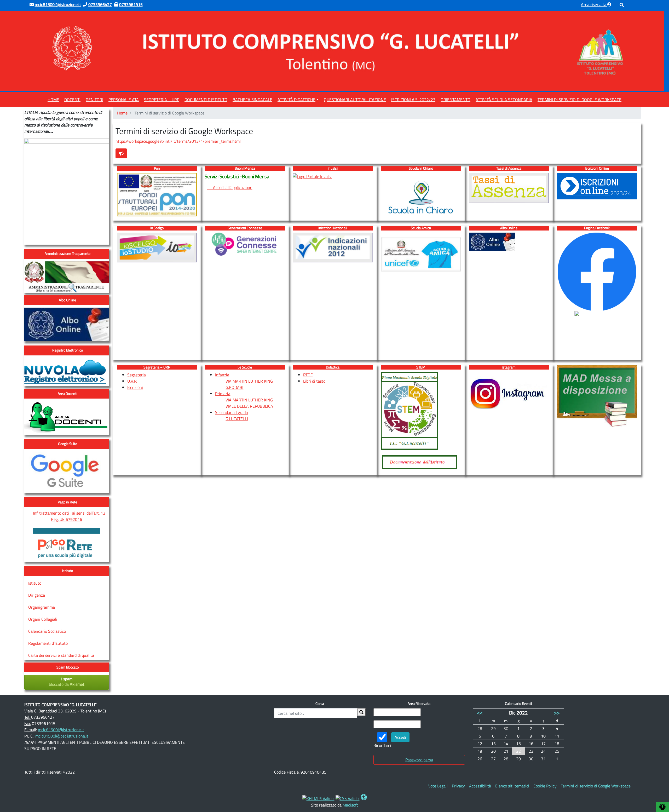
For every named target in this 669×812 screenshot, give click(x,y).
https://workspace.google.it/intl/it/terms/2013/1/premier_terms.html (178, 141)
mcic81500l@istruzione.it (61, 730)
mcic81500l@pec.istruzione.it (61, 736)
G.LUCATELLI (237, 419)
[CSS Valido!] (348, 798)
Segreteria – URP (161, 99)
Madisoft (350, 805)
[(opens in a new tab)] (66, 276)
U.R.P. (132, 381)
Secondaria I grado (231, 412)
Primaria (222, 393)
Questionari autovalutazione (355, 99)
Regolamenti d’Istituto (48, 643)
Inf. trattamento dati (51, 513)
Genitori (94, 99)
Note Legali (438, 786)
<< (480, 712)
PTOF (308, 375)
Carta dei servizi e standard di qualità (61, 655)
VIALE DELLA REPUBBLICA (249, 406)
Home (53, 99)
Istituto (34, 583)
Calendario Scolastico (47, 631)
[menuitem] (53, 98)
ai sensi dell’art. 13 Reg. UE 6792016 (78, 516)
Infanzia (222, 375)
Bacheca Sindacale (252, 99)
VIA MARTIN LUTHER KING (249, 381)
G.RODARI (234, 387)
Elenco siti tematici (512, 786)
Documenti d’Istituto (205, 99)
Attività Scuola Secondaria (504, 99)
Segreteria (136, 375)
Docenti (72, 99)
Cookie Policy (545, 786)
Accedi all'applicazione (229, 187)
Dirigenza (36, 595)
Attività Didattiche (296, 99)
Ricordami (382, 745)
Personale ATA (123, 99)
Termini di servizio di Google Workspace (579, 99)
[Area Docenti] (66, 417)
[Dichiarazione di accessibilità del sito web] (364, 798)
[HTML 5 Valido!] (318, 798)
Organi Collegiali (42, 619)
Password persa (419, 760)
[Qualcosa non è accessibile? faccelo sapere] (121, 153)
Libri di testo (314, 381)
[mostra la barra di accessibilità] (662, 807)
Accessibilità (480, 786)
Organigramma (41, 607)
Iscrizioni (135, 387)
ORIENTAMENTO (455, 99)
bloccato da (66, 681)
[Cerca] (361, 712)
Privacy (458, 786)
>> (557, 712)
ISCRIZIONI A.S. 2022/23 (413, 99)
